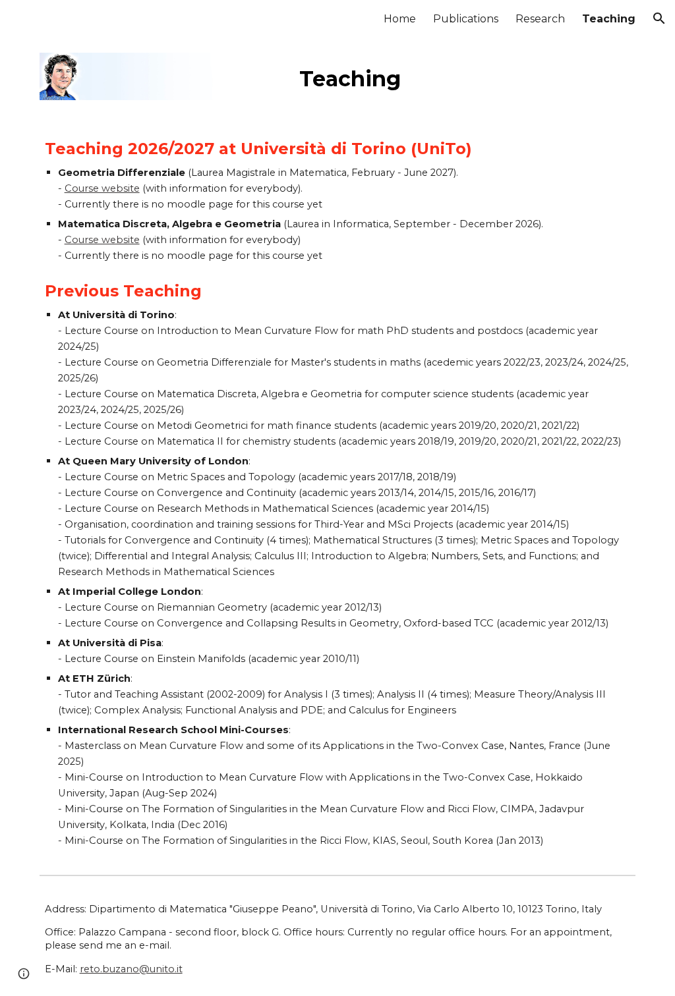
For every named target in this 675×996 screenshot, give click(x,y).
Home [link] (400, 19)
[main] (464, 76)
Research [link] (540, 19)
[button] (659, 18)
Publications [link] (465, 19)
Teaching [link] (608, 19)
